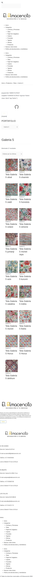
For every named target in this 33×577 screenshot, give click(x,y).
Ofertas (9, 42)
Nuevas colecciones (11, 47)
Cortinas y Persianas (13, 29)
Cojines (9, 36)
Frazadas (10, 38)
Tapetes (9, 40)
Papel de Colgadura (13, 34)
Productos (10, 44)
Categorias (8, 27)
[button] (16, 3)
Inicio (7, 25)
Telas (8, 31)
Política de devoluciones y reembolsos (16, 49)
